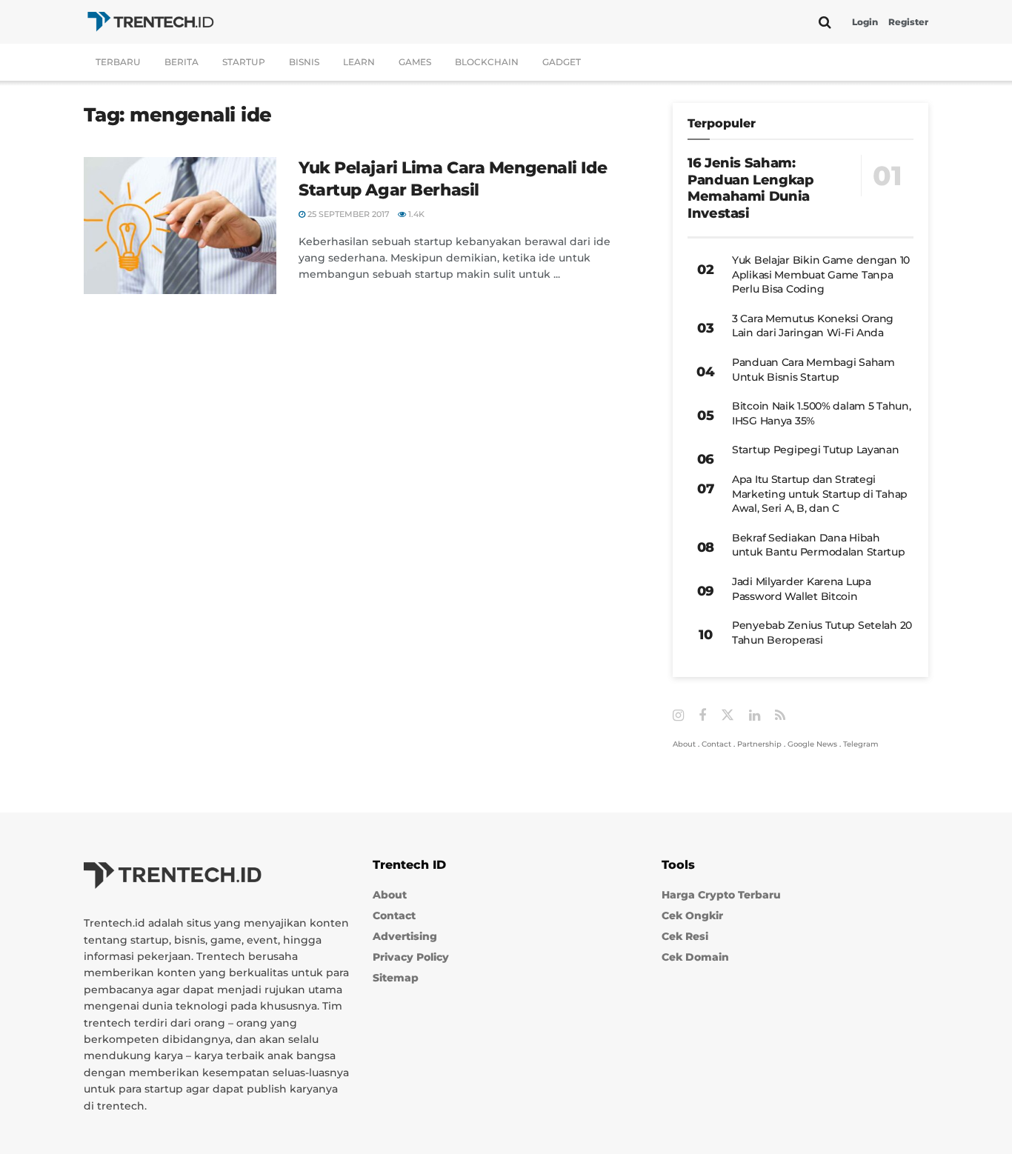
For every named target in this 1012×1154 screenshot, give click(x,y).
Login (865, 21)
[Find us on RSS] (780, 715)
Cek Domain (695, 957)
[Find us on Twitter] (727, 715)
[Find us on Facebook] (702, 715)
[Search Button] (825, 22)
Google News (812, 744)
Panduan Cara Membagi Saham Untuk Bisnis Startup (813, 370)
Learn (359, 61)
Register (908, 21)
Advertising (405, 936)
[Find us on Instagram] (678, 715)
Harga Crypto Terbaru (721, 894)
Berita (181, 61)
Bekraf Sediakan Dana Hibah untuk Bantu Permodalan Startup (818, 545)
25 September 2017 (347, 214)
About (684, 744)
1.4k (415, 214)
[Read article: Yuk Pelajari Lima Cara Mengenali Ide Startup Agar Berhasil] (180, 226)
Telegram (861, 744)
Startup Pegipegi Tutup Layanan (815, 449)
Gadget (561, 61)
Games (415, 61)
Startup (243, 61)
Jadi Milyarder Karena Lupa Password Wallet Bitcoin (801, 589)
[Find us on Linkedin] (754, 715)
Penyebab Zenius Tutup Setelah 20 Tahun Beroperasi (822, 632)
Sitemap (396, 977)
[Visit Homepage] (150, 22)
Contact (716, 744)
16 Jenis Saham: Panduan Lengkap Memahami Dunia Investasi (751, 188)
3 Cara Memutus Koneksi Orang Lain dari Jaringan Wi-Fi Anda (812, 326)
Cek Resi (685, 936)
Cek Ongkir (692, 915)
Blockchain (487, 61)
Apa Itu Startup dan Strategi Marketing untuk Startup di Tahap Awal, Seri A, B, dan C (820, 494)
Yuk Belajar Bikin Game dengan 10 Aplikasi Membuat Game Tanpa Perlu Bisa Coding (821, 274)
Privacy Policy (411, 957)
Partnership (759, 744)
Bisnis (304, 61)
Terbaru (118, 61)
